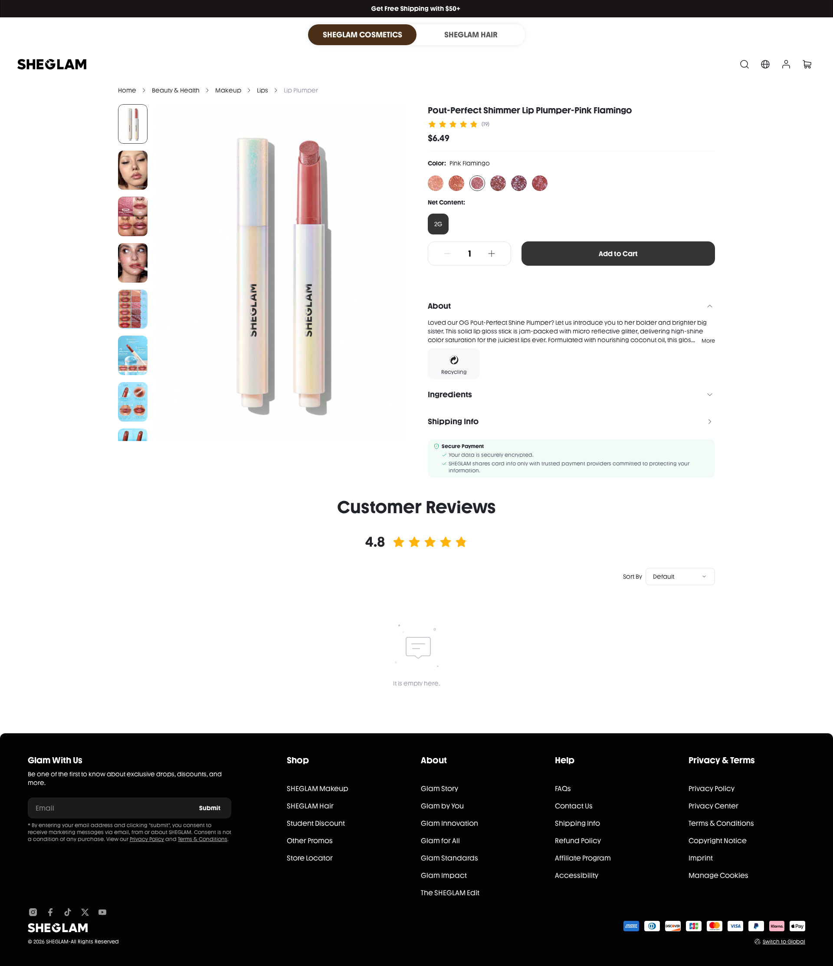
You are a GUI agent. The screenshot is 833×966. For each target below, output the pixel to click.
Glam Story (439, 789)
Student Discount (316, 823)
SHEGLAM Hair (310, 806)
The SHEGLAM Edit (450, 893)
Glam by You (442, 806)
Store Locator (310, 858)
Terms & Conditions (202, 839)
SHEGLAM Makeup (317, 789)
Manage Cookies (718, 875)
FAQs (563, 789)
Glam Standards (449, 858)
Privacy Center (713, 806)
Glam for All (440, 841)
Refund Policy (578, 841)
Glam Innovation (449, 823)
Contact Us (574, 806)
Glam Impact (444, 875)
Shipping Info (577, 823)
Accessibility (576, 875)
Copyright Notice (718, 841)
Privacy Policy (147, 839)
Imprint (701, 858)
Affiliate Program (583, 858)
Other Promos (310, 841)
